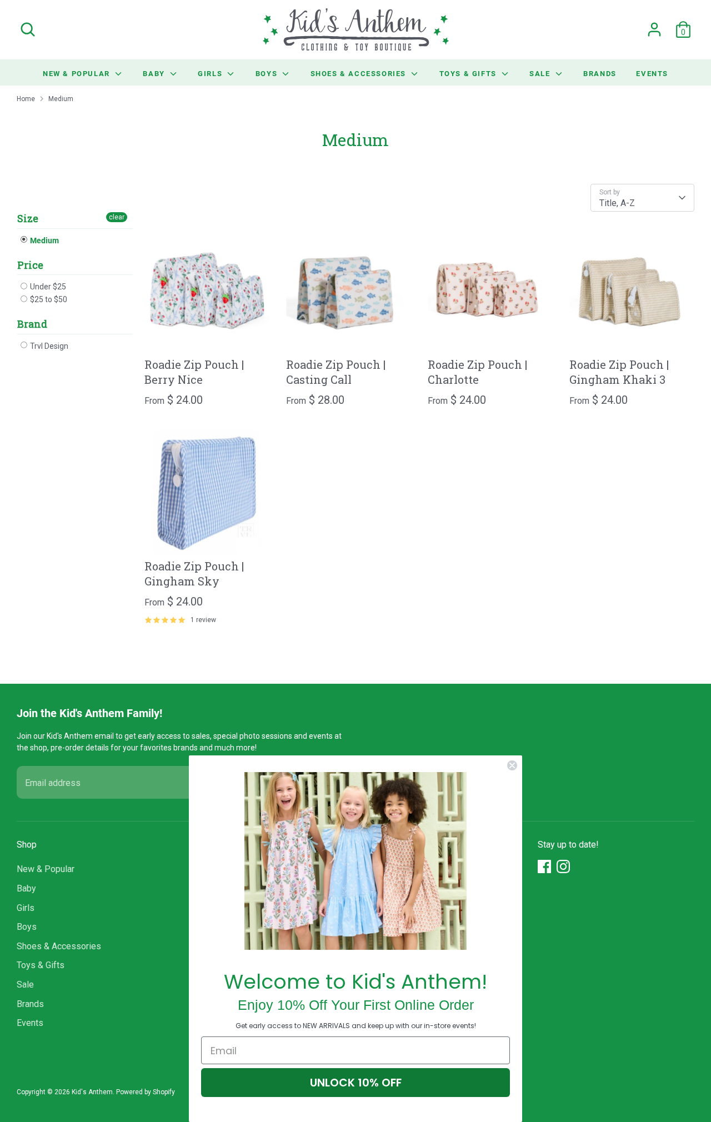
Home (26, 99)
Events (652, 73)
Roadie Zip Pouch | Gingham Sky (194, 573)
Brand (32, 323)
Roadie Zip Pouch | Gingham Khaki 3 (619, 372)
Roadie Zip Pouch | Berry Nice (194, 372)
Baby (155, 73)
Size (27, 218)
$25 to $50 (47, 299)
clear (116, 217)
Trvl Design (48, 346)
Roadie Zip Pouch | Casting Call (335, 372)
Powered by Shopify (145, 1092)
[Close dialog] (512, 765)
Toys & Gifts (469, 73)
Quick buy (208, 336)
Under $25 (47, 286)
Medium (60, 99)
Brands (600, 73)
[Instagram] (563, 866)
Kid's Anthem (92, 1092)
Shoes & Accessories (360, 73)
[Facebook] (544, 866)
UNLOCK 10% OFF (356, 1082)
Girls (211, 73)
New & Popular (77, 73)
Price (30, 265)
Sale (541, 73)
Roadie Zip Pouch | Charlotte (477, 372)
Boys (268, 73)
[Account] (654, 29)
